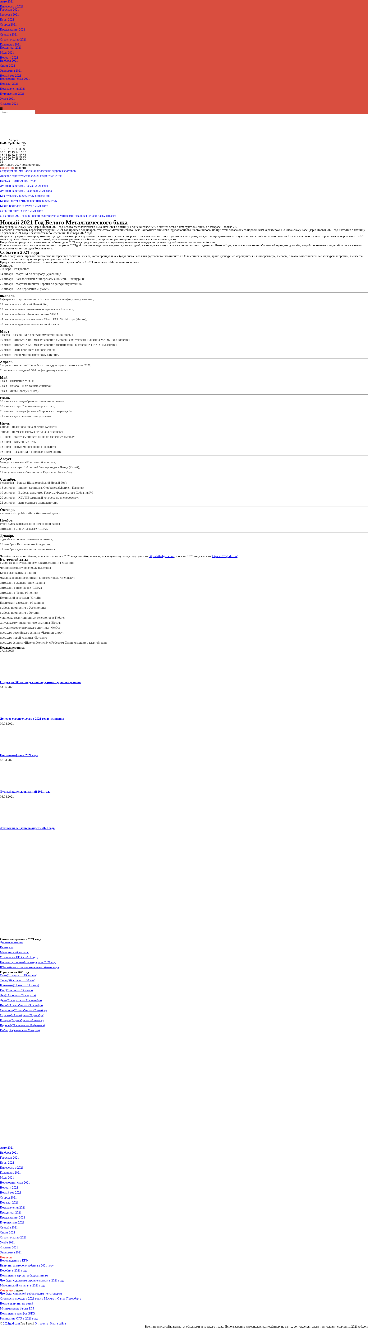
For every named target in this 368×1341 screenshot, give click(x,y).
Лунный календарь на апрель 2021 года (26, 190)
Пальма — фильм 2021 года (18, 180)
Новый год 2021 (10, 75)
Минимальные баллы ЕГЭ (17, 1308)
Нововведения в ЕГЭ (14, 1260)
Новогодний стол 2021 (15, 78)
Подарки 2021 (9, 83)
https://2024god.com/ (161, 556)
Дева (21, 1000)
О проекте (41, 1323)
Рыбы (20, 1030)
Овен (18, 975)
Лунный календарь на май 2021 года (24, 185)
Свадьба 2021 (9, 34)
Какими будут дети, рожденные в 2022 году (28, 200)
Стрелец (22, 1015)
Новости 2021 (9, 57)
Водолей (22, 1025)
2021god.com (11, 1323)
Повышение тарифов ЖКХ (17, 1313)
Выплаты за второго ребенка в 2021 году (27, 1265)
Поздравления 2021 (12, 88)
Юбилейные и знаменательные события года (29, 967)
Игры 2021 (7, 19)
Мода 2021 (7, 52)
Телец (17, 980)
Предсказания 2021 (12, 29)
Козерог (22, 1020)
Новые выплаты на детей (16, 1303)
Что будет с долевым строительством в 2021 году (32, 1280)
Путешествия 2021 (12, 93)
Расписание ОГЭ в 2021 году (19, 1318)
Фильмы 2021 (9, 103)
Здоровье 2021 (9, 14)
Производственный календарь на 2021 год (28, 962)
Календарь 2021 (10, 44)
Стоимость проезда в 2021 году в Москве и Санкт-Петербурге (40, 1298)
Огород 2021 (8, 24)
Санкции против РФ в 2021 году (21, 210)
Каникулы (6, 947)
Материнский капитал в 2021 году (22, 1285)
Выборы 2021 (9, 60)
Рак (16, 990)
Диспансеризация (11, 942)
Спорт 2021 (7, 65)
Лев (18, 995)
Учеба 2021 (7, 98)
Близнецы (19, 985)
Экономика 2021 (11, 70)
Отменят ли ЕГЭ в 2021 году (19, 957)
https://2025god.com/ (224, 556)
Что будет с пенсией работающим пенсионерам (31, 1293)
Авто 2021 (7, 1147)
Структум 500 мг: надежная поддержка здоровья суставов (38, 170)
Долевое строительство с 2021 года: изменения (31, 175)
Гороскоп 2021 (9, 9)
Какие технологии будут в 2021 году (24, 205)
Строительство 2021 (13, 39)
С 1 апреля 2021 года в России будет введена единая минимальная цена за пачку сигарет (58, 215)
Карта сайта (58, 1323)
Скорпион (23, 1010)
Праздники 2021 (10, 47)
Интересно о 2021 (11, 6)
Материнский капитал (14, 952)
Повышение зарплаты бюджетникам (24, 1275)
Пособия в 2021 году (13, 1270)
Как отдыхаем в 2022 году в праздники (25, 195)
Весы (21, 1005)
